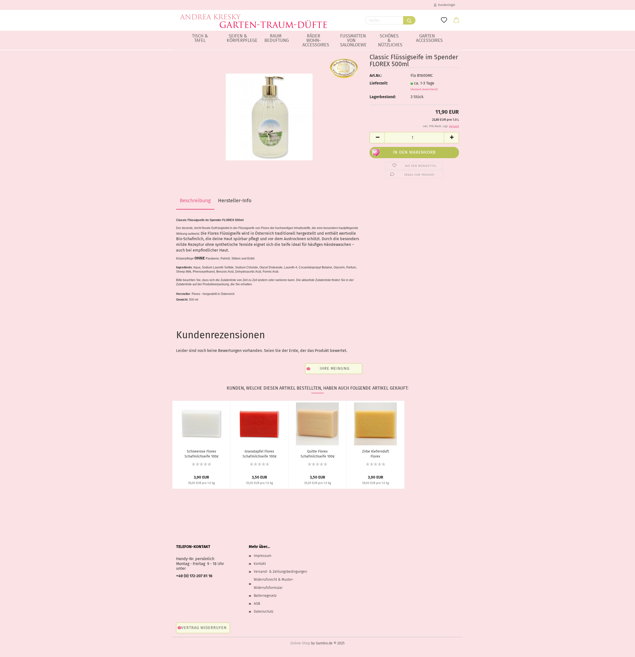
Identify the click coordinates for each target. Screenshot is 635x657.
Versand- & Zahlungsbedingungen (280, 572)
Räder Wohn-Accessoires (315, 40)
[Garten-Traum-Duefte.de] (253, 17)
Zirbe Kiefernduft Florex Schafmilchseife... (375, 453)
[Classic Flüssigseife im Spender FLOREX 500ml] (269, 116)
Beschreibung (195, 200)
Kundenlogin (446, 5)
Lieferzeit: (379, 83)
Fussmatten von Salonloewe (353, 40)
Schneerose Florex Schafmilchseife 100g (201, 453)
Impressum (262, 556)
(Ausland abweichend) (424, 89)
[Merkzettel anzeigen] (444, 20)
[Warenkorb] (456, 20)
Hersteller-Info (235, 200)
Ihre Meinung (334, 368)
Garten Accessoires (429, 38)
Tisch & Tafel (200, 38)
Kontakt (260, 564)
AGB (257, 603)
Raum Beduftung (276, 38)
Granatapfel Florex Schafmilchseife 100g (259, 453)
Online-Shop (300, 643)
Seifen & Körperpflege (240, 38)
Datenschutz (263, 611)
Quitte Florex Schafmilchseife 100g (317, 453)
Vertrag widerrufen (204, 627)
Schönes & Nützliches (390, 40)
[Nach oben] (621, 649)
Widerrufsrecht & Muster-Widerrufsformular (274, 583)
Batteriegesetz (265, 596)
